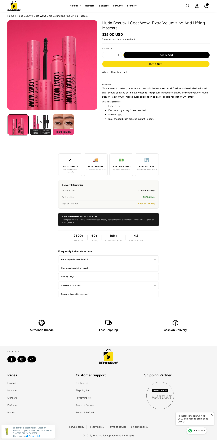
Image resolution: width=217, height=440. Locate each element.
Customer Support (91, 375)
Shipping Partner (158, 375)
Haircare (12, 390)
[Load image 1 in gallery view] (18, 124)
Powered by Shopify (122, 435)
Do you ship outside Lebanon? (108, 294)
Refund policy (76, 426)
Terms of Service (85, 405)
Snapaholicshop (102, 435)
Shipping (106, 39)
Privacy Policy (83, 397)
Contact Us (82, 383)
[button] (75, 5)
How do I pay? (108, 276)
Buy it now (156, 63)
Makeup (74, 5)
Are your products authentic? (108, 259)
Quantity (107, 48)
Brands (131, 5)
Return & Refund (85, 412)
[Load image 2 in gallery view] (40, 124)
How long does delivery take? (108, 267)
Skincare (12, 397)
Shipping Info (83, 390)
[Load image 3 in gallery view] (63, 124)
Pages (12, 375)
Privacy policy (96, 426)
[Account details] (197, 6)
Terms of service (117, 426)
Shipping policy (139, 426)
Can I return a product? (108, 285)
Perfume (12, 405)
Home (10, 15)
